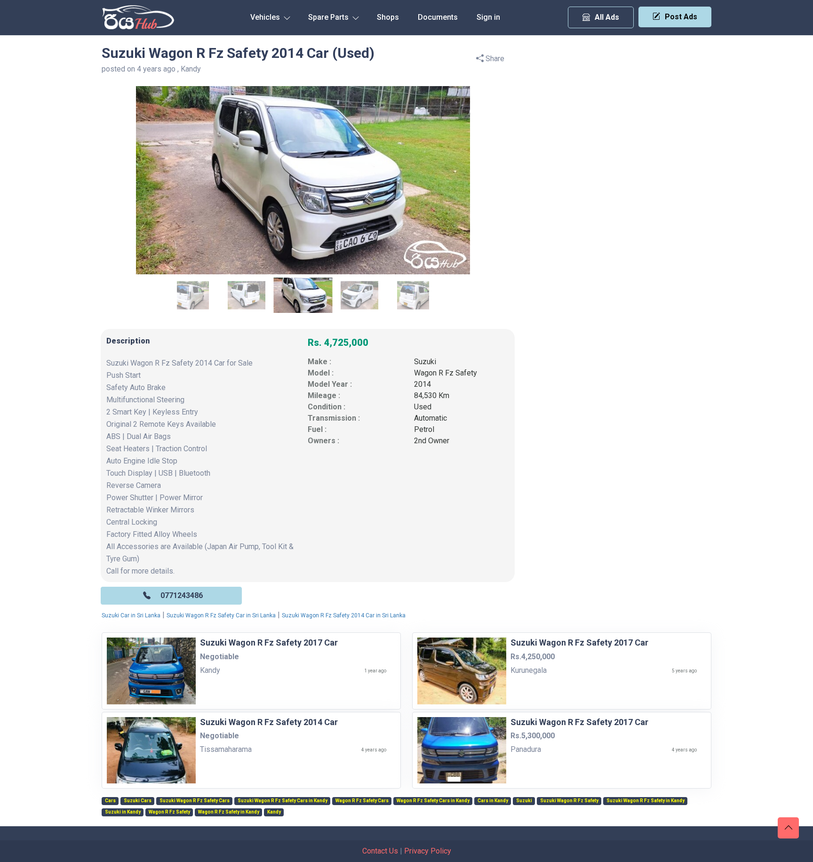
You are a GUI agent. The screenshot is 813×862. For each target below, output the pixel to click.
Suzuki (425, 361)
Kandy (274, 812)
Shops (388, 17)
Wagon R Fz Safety (445, 372)
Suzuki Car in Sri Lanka (131, 615)
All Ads (607, 17)
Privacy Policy (427, 850)
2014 (422, 384)
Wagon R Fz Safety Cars (362, 800)
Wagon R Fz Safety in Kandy (228, 812)
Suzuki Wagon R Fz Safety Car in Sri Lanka (221, 615)
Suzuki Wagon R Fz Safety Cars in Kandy (282, 800)
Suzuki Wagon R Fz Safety (569, 800)
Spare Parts (329, 17)
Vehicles (266, 17)
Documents (438, 17)
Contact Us (380, 850)
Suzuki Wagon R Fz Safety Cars (194, 800)
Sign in (488, 17)
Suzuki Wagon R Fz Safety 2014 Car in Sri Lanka (344, 615)
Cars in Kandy (493, 800)
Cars (110, 800)
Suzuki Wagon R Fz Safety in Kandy (645, 800)
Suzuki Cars (137, 800)
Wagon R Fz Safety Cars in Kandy (433, 800)
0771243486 (181, 595)
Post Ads (681, 16)
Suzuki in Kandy (123, 812)
